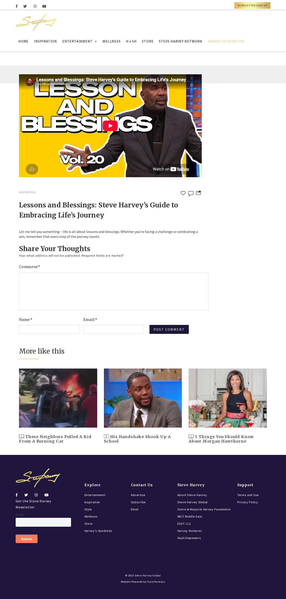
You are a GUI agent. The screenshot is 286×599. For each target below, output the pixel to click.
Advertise (138, 495)
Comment (29, 266)
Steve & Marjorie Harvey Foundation (204, 509)
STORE (148, 41)
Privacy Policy (247, 502)
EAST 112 (184, 524)
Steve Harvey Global (192, 502)
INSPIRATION (45, 41)
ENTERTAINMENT (77, 41)
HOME (23, 41)
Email (90, 319)
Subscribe (138, 502)
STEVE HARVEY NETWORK (180, 41)
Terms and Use (248, 495)
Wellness (91, 516)
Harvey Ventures (189, 531)
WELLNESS (111, 41)
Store (88, 524)
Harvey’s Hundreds (98, 531)
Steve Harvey (191, 485)
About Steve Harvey (192, 495)
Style (88, 509)
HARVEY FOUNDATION (226, 41)
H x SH (131, 41)
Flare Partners (156, 581)
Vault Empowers (189, 538)
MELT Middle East (189, 516)
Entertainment (94, 495)
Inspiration (92, 502)
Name (26, 319)
